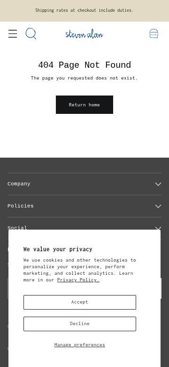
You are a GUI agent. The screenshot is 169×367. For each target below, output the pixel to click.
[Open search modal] (31, 33)
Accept (79, 301)
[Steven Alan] (84, 33)
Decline (80, 323)
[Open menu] (12, 33)
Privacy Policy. (78, 279)
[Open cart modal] (153, 33)
